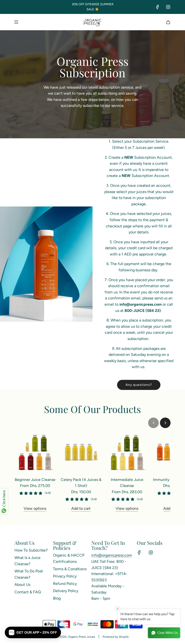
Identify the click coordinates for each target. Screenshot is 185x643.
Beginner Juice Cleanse (35, 479)
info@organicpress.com (111, 555)
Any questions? (139, 385)
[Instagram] (168, 7)
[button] (153, 423)
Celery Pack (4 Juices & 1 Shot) (81, 482)
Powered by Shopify (116, 636)
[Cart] (168, 22)
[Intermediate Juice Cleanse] (127, 452)
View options (35, 508)
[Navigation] (16, 22)
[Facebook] (157, 7)
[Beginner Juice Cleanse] (35, 452)
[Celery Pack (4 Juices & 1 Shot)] (81, 452)
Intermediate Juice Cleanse (127, 482)
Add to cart (81, 508)
